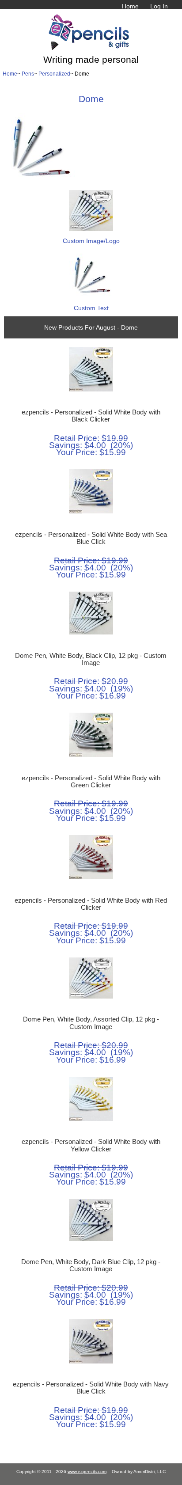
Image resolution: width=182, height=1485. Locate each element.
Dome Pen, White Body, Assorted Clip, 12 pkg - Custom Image (91, 1023)
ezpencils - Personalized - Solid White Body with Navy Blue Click (91, 1388)
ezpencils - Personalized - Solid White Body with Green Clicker (91, 782)
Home (130, 6)
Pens (28, 73)
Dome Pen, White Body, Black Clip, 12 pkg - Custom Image (91, 659)
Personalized (54, 73)
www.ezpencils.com (87, 1471)
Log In (159, 6)
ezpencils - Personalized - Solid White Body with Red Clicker (91, 904)
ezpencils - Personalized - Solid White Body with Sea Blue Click (91, 538)
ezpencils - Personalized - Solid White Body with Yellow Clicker (91, 1145)
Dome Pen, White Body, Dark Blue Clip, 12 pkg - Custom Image (90, 1265)
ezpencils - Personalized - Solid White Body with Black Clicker (91, 416)
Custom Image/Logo (91, 240)
